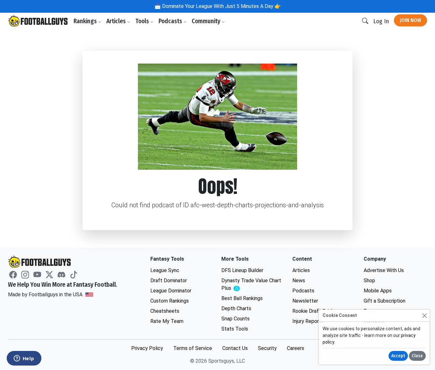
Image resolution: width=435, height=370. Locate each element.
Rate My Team (166, 321)
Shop (369, 281)
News (298, 281)
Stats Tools (234, 329)
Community (207, 21)
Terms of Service (192, 348)
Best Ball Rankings (242, 298)
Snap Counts (235, 319)
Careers (295, 348)
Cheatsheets (164, 311)
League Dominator (170, 291)
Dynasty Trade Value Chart (251, 285)
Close (417, 356)
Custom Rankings (169, 301)
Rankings (86, 21)
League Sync (164, 270)
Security (267, 348)
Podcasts (171, 21)
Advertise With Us (384, 270)
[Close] (424, 315)
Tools (142, 21)
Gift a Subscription (384, 301)
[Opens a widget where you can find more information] (23, 359)
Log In (381, 21)
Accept (398, 356)
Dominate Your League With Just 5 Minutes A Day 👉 (221, 6)
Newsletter (305, 301)
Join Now (410, 20)
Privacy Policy (147, 348)
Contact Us (235, 348)
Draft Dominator (168, 281)
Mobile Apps (378, 291)
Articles (116, 21)
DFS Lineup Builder (242, 270)
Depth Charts (236, 308)
